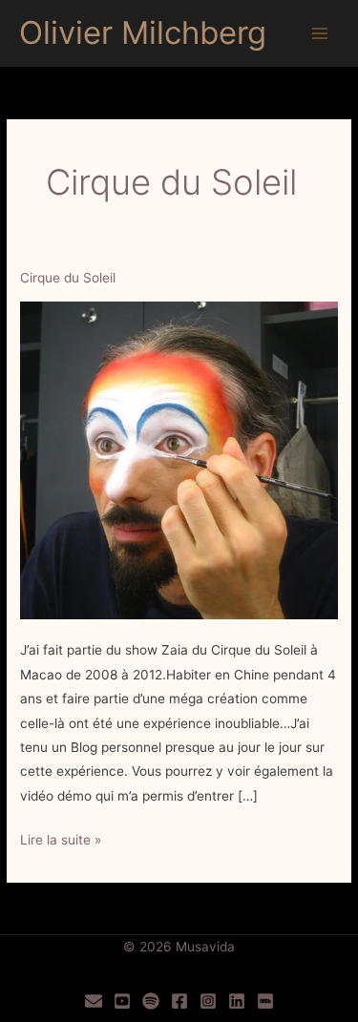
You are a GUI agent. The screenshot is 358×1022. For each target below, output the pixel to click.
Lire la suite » (60, 841)
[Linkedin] (236, 1001)
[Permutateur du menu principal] (320, 33)
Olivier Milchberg (142, 32)
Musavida (205, 946)
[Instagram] (208, 1001)
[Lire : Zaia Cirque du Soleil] (179, 459)
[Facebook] (179, 1001)
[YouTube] (122, 1001)
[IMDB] (265, 1001)
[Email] (93, 1001)
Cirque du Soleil (68, 277)
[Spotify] (150, 1001)
